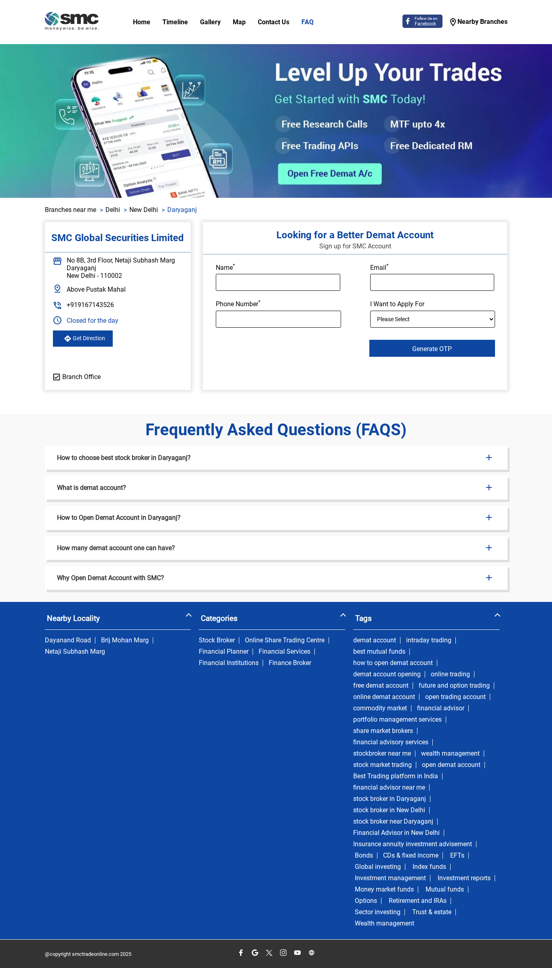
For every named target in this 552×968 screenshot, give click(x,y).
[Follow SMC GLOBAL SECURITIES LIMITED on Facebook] (241, 953)
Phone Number (238, 303)
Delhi (112, 210)
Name (225, 267)
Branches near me (70, 210)
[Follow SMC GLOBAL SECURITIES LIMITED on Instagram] (283, 953)
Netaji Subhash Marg (75, 651)
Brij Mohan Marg (125, 640)
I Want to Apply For (397, 304)
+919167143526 (90, 305)
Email (379, 267)
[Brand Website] (311, 953)
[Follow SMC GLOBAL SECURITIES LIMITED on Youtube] (297, 953)
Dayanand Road (68, 640)
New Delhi (143, 210)
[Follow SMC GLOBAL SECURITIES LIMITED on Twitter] (269, 953)
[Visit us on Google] (255, 953)
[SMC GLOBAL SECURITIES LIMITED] (72, 22)
